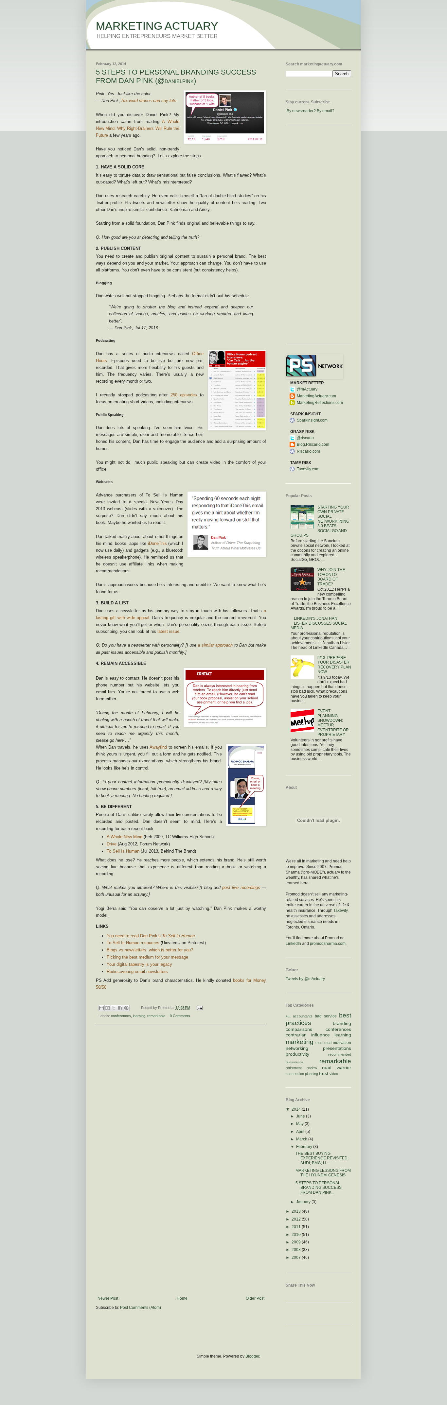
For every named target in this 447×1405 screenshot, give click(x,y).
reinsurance (294, 1062)
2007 (297, 1257)
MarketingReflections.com (320, 402)
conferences (121, 1016)
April (300, 1131)
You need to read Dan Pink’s (151, 935)
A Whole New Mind (124, 836)
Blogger (252, 1356)
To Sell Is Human (123, 851)
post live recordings (241, 887)
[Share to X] (114, 1008)
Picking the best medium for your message (147, 957)
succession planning (302, 1074)
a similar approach (215, 645)
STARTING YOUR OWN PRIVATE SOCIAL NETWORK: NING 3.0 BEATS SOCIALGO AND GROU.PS (320, 521)
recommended (339, 1054)
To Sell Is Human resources (133, 942)
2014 (297, 1109)
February (304, 1146)
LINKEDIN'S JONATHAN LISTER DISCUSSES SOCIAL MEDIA (319, 623)
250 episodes (183, 394)
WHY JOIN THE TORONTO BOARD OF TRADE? (331, 576)
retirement (294, 1068)
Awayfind (158, 747)
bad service (326, 1016)
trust (323, 1073)
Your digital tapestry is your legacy (139, 964)
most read (323, 1043)
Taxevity (340, 910)
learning (139, 1016)
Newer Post (108, 1298)
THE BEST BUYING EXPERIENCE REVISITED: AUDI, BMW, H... (322, 1158)
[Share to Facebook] (120, 1008)
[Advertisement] (181, 1247)
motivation (342, 1042)
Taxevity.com (308, 469)
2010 (297, 1234)
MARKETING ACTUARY (157, 26)
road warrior (336, 1067)
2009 (297, 1242)
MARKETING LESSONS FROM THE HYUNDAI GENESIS (323, 1172)
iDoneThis (157, 543)
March (302, 1139)
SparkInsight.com (312, 420)
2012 (297, 1219)
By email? (325, 111)
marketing (299, 1041)
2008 (297, 1249)
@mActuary (307, 389)
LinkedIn (293, 943)
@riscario (305, 438)
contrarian (296, 1034)
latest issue (168, 631)
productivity (297, 1054)
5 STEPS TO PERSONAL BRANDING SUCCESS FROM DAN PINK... (318, 1188)
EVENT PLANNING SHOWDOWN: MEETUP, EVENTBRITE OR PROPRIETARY (333, 723)
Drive (111, 843)
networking (297, 1048)
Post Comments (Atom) (140, 1307)
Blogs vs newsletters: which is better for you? (150, 949)
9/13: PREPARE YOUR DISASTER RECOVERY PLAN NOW (334, 664)
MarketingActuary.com (316, 396)
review (312, 1068)
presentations (337, 1048)
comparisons (299, 1029)
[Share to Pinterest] (126, 1008)
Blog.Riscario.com (313, 444)
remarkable (156, 1016)
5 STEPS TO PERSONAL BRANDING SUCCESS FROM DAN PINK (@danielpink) (176, 76)
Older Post (255, 1298)
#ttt (288, 1016)
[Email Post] (198, 1008)
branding (342, 1023)
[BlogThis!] (107, 1008)
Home (182, 1298)
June (301, 1116)
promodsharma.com (328, 943)
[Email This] (101, 1008)
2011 (297, 1226)
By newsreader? (301, 111)
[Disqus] (181, 1115)
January (304, 1202)
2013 (297, 1211)
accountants (303, 1016)
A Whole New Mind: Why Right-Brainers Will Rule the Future (137, 128)
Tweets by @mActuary (305, 979)
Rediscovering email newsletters (137, 971)
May (300, 1123)
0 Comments (180, 1016)
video (334, 1074)
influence (320, 1034)
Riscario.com (308, 451)
